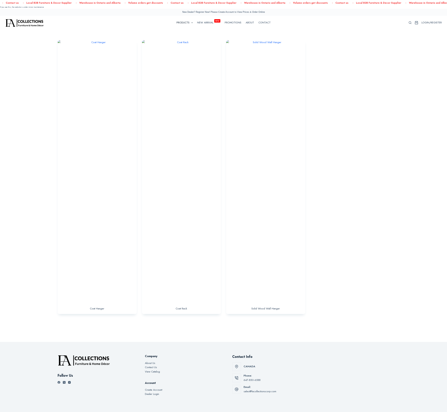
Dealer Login (152, 394)
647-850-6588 (252, 380)
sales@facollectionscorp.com (260, 391)
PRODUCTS (183, 22)
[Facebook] (59, 382)
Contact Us (151, 367)
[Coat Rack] (181, 171)
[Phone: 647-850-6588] (236, 378)
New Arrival (208, 22)
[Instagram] (69, 382)
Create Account (153, 390)
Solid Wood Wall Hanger (265, 308)
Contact (264, 22)
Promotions (233, 22)
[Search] (410, 22)
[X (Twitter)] (64, 382)
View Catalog (152, 372)
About (250, 22)
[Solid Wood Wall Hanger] (265, 171)
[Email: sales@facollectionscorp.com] (236, 389)
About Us (150, 363)
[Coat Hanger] (97, 171)
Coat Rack (181, 308)
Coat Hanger (97, 308)
